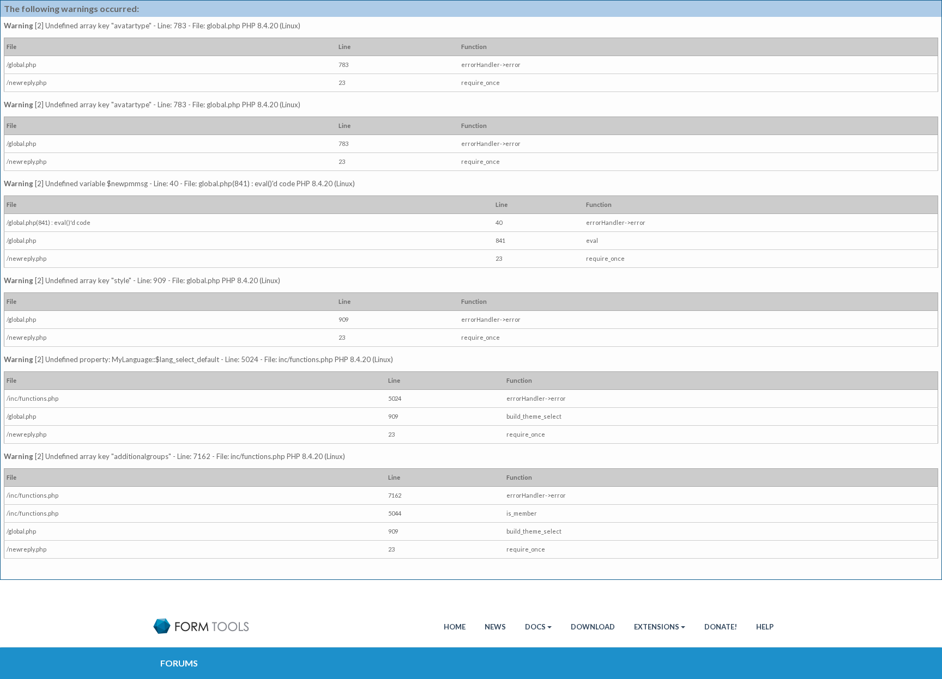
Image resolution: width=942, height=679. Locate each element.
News (495, 626)
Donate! (720, 626)
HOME (455, 626)
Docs (535, 626)
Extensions (656, 626)
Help (765, 626)
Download (593, 626)
